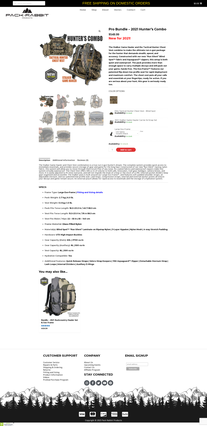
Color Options (120, 132)
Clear (141, 131)
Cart (143, 9)
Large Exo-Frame (122, 129)
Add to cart (125, 149)
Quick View (60, 314)
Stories (117, 9)
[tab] (44, 160)
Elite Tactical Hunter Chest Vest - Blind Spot (135, 111)
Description (44, 160)
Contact (131, 9)
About (105, 9)
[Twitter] (98, 383)
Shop (94, 9)
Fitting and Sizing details (90, 192)
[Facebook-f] (92, 383)
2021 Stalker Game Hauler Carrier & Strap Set (136, 120)
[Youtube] (104, 383)
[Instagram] (86, 383)
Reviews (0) (82, 160)
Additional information (64, 160)
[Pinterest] (110, 383)
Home (83, 9)
